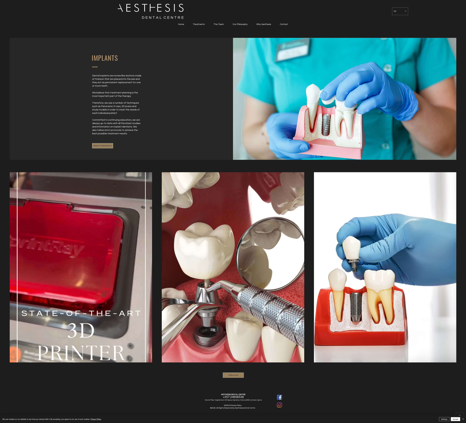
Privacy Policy (96, 419)
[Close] (463, 419)
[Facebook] (279, 397)
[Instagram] (279, 404)
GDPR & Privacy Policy (232, 405)
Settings (444, 419)
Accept (455, 419)
